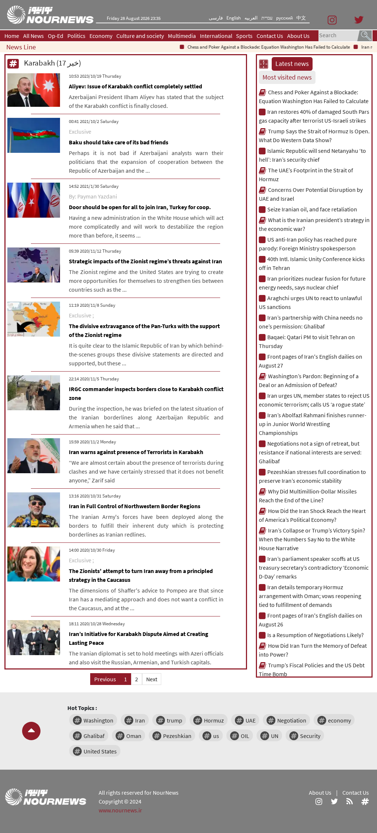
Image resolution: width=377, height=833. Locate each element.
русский (284, 18)
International (216, 35)
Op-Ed (55, 35)
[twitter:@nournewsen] (334, 801)
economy (339, 720)
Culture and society (140, 35)
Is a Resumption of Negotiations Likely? (315, 635)
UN (274, 735)
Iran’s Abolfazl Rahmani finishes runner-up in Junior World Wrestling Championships (312, 423)
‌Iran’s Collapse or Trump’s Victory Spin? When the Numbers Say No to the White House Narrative (312, 539)
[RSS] (349, 801)
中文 (301, 18)
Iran (140, 720)
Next (151, 679)
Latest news (292, 64)
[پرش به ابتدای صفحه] (31, 731)
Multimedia (182, 35)
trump (174, 720)
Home (11, 35)
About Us (298, 35)
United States (100, 751)
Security (310, 735)
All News (33, 35)
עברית (266, 18)
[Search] (364, 35)
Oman (133, 735)
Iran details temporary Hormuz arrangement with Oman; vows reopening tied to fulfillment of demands (310, 595)
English (233, 18)
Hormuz (214, 720)
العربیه (251, 18)
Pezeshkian (177, 735)
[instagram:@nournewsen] (319, 801)
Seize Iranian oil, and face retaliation (312, 209)
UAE (251, 720)
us (216, 735)
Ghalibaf (94, 735)
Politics (76, 35)
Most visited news (287, 77)
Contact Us (270, 35)
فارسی (216, 18)
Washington (98, 720)
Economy (100, 35)
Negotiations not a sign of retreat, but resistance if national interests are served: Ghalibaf (310, 452)
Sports (244, 35)
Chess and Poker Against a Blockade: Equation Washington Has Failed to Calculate (259, 47)
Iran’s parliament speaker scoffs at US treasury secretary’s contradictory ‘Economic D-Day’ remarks (314, 567)
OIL (245, 735)
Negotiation (291, 720)
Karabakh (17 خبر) (51, 63)
